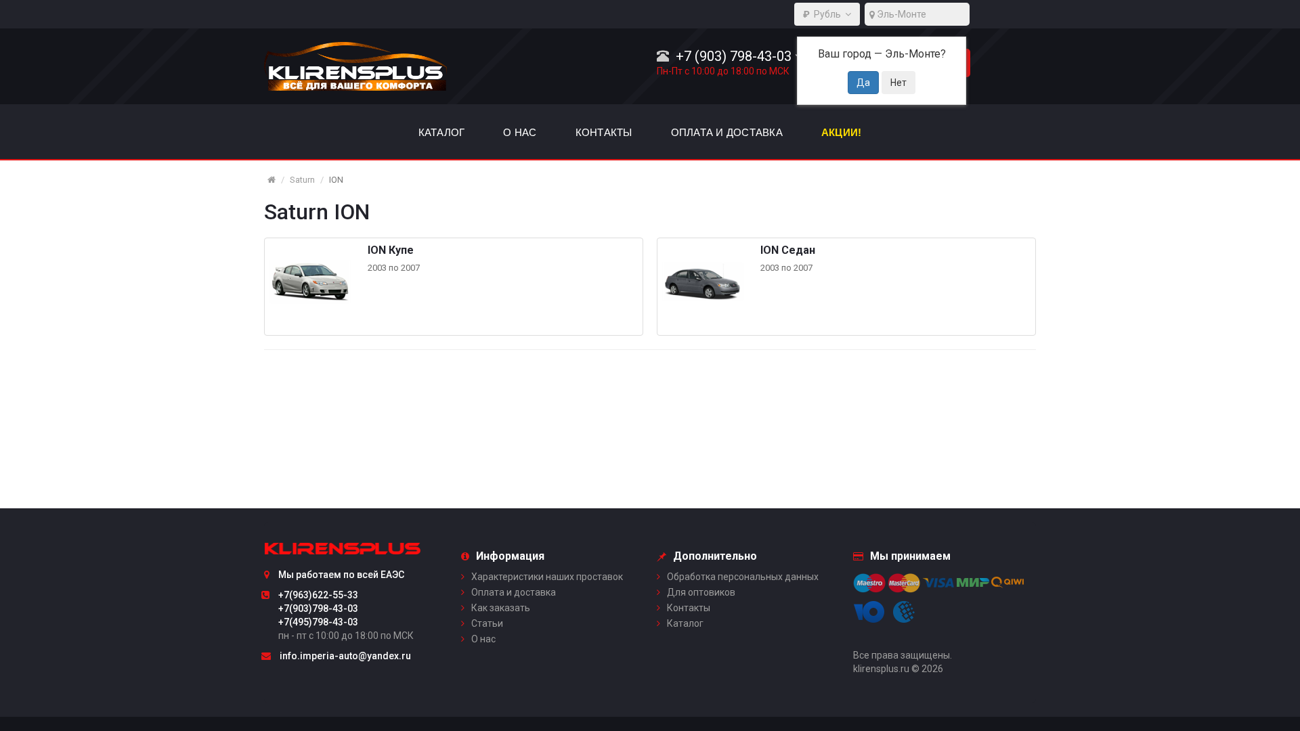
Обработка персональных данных (743, 576)
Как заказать (500, 607)
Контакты (688, 607)
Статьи (487, 623)
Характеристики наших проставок (547, 576)
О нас (483, 639)
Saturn (302, 180)
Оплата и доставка (513, 592)
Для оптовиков (701, 592)
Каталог (685, 623)
